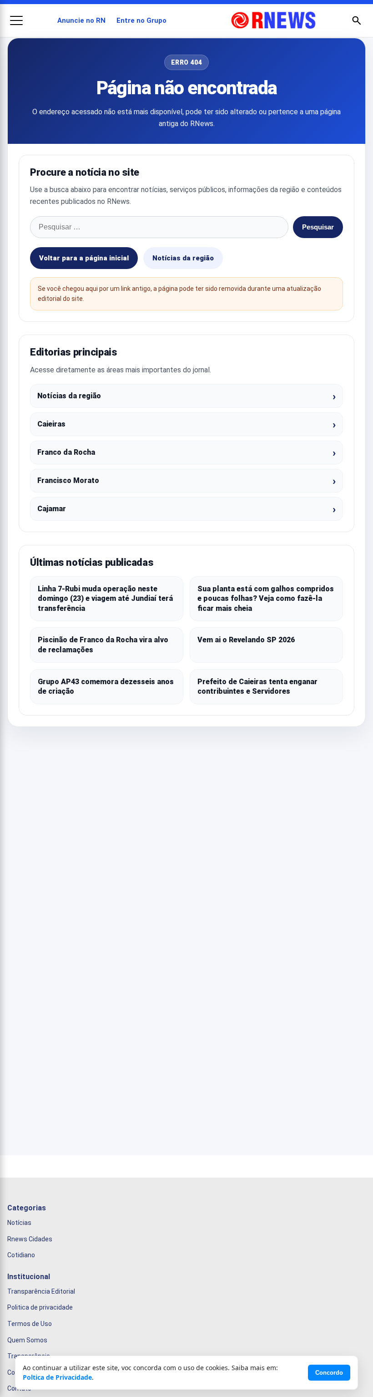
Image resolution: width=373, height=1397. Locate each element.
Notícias (19, 1223)
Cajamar (51, 508)
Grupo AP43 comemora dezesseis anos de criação (106, 686)
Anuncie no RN (81, 20)
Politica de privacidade (40, 1307)
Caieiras (51, 424)
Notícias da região (183, 258)
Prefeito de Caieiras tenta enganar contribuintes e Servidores (257, 686)
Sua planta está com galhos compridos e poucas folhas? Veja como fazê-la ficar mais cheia (265, 598)
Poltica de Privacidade (57, 1377)
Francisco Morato (68, 480)
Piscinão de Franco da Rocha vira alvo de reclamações (103, 644)
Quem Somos (27, 1340)
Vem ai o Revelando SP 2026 (246, 639)
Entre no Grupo (141, 20)
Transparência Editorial (41, 1291)
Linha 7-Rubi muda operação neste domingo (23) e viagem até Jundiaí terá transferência (105, 598)
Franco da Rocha (66, 452)
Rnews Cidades (29, 1239)
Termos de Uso (29, 1323)
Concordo (329, 1372)
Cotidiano (21, 1255)
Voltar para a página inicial (84, 258)
